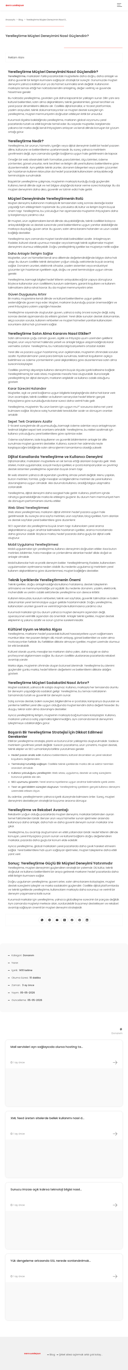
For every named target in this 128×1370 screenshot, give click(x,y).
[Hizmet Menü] (119, 5)
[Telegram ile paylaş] (49, 920)
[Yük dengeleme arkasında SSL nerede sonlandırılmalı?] (115, 1276)
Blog (52, 1354)
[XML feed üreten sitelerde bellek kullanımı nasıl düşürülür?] (115, 1133)
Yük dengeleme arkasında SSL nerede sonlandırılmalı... (50, 1261)
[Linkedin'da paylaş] (87, 920)
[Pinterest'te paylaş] (79, 920)
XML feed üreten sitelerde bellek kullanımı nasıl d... (47, 1118)
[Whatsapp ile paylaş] (42, 920)
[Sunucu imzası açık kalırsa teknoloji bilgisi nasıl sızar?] (115, 1205)
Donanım (28, 955)
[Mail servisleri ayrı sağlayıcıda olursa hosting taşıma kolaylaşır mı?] (115, 1062)
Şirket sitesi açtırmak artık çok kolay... (80, 1354)
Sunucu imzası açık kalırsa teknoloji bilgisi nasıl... (46, 1189)
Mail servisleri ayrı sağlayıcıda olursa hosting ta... (46, 1047)
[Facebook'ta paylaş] (72, 920)
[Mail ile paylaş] (57, 920)
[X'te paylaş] (64, 920)
